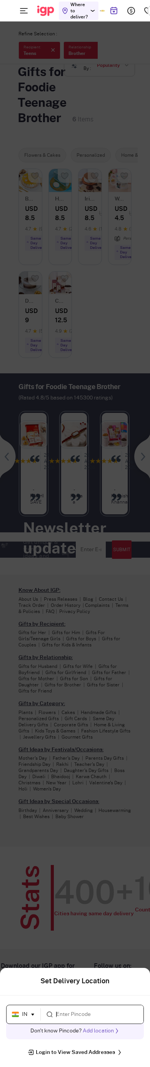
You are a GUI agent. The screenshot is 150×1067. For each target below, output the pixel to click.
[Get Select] (102, 11)
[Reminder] (114, 11)
